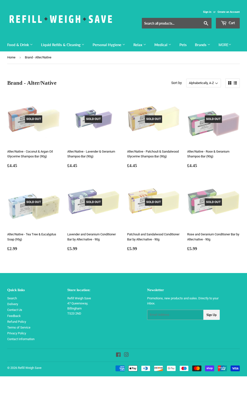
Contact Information (20, 339)
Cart (231, 23)
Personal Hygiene (107, 44)
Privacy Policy (16, 333)
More (223, 45)
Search (12, 298)
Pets (183, 44)
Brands (201, 44)
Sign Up (211, 315)
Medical (161, 44)
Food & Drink (18, 44)
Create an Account (229, 12)
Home (11, 57)
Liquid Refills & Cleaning (61, 44)
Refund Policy (16, 321)
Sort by (176, 83)
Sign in (207, 12)
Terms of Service (18, 327)
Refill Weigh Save (29, 368)
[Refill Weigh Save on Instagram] (126, 355)
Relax (138, 44)
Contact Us (14, 310)
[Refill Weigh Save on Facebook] (118, 355)
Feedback (14, 316)
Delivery (12, 304)
